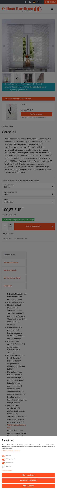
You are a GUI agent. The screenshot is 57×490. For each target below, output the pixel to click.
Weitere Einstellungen (7, 470)
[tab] (14, 255)
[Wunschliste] (42, 2)
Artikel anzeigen (36, 114)
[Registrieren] (30, 2)
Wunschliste (9, 234)
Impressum (17, 450)
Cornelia (23, 104)
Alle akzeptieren (28, 475)
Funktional (8, 466)
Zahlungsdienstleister (11, 459)
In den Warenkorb (33, 226)
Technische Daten (11, 263)
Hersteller (8, 286)
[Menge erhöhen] (10, 225)
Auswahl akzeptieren (28, 480)
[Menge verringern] (10, 228)
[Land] (34, 2)
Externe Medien (9, 462)
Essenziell (8, 455)
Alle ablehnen (28, 486)
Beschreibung (9, 255)
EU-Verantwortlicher (12, 278)
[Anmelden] (26, 2)
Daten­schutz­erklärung (8, 450)
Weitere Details (10, 270)
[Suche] (38, 2)
